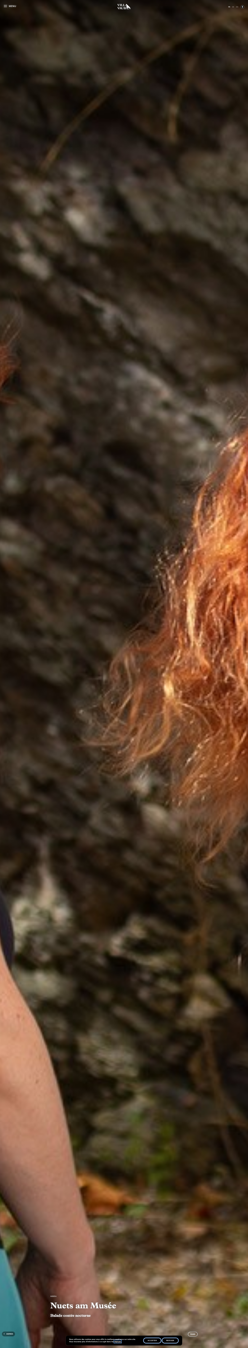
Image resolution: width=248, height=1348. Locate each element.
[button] (10, 5)
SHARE (192, 1334)
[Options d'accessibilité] (242, 7)
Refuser (170, 1340)
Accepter (152, 1340)
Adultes (53, 1296)
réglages (117, 1342)
